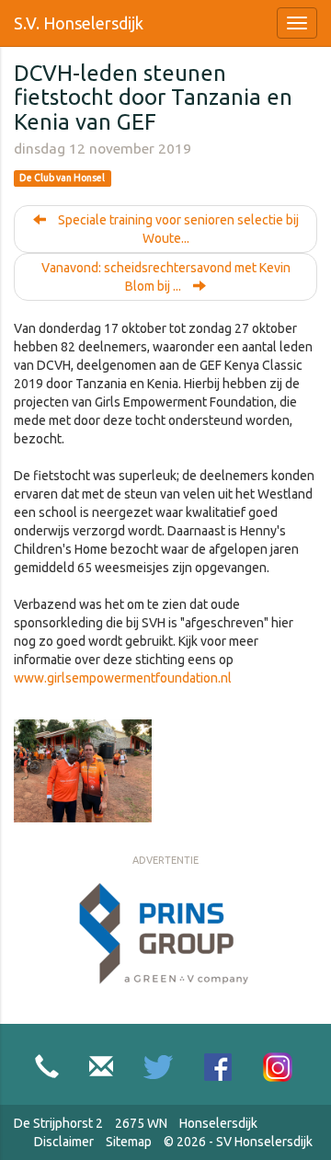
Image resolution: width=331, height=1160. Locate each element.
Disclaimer (64, 1141)
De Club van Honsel (62, 178)
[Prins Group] (165, 934)
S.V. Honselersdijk (78, 23)
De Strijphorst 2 (58, 1123)
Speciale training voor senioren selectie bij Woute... (177, 229)
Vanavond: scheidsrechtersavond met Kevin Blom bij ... (166, 276)
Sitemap (129, 1141)
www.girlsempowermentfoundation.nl (123, 678)
